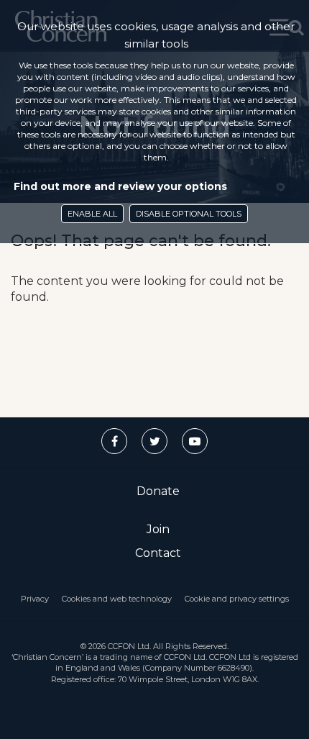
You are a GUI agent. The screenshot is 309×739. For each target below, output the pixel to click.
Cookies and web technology (117, 599)
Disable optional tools (188, 214)
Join (158, 529)
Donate (158, 491)
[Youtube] (195, 441)
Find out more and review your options (120, 186)
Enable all (92, 214)
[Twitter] (154, 441)
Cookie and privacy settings (237, 599)
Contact (158, 553)
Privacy (35, 599)
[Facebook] (114, 441)
